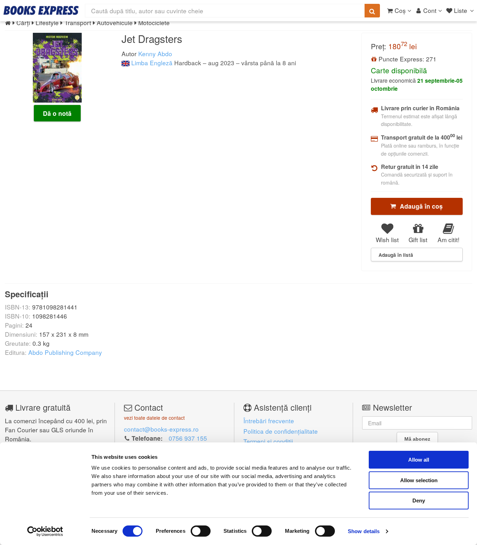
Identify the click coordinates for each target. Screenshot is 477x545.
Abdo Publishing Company (65, 352)
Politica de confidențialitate (280, 431)
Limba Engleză (151, 62)
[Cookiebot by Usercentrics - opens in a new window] (45, 531)
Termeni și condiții (268, 441)
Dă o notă (57, 113)
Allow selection (419, 480)
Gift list (418, 239)
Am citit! (449, 239)
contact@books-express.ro (161, 429)
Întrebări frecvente (268, 420)
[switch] (201, 531)
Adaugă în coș (419, 206)
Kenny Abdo (155, 53)
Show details (364, 531)
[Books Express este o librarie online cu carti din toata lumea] (41, 10)
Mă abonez (417, 439)
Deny (418, 500)
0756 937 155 (188, 438)
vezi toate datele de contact (154, 417)
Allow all (418, 460)
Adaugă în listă (396, 254)
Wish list (387, 239)
